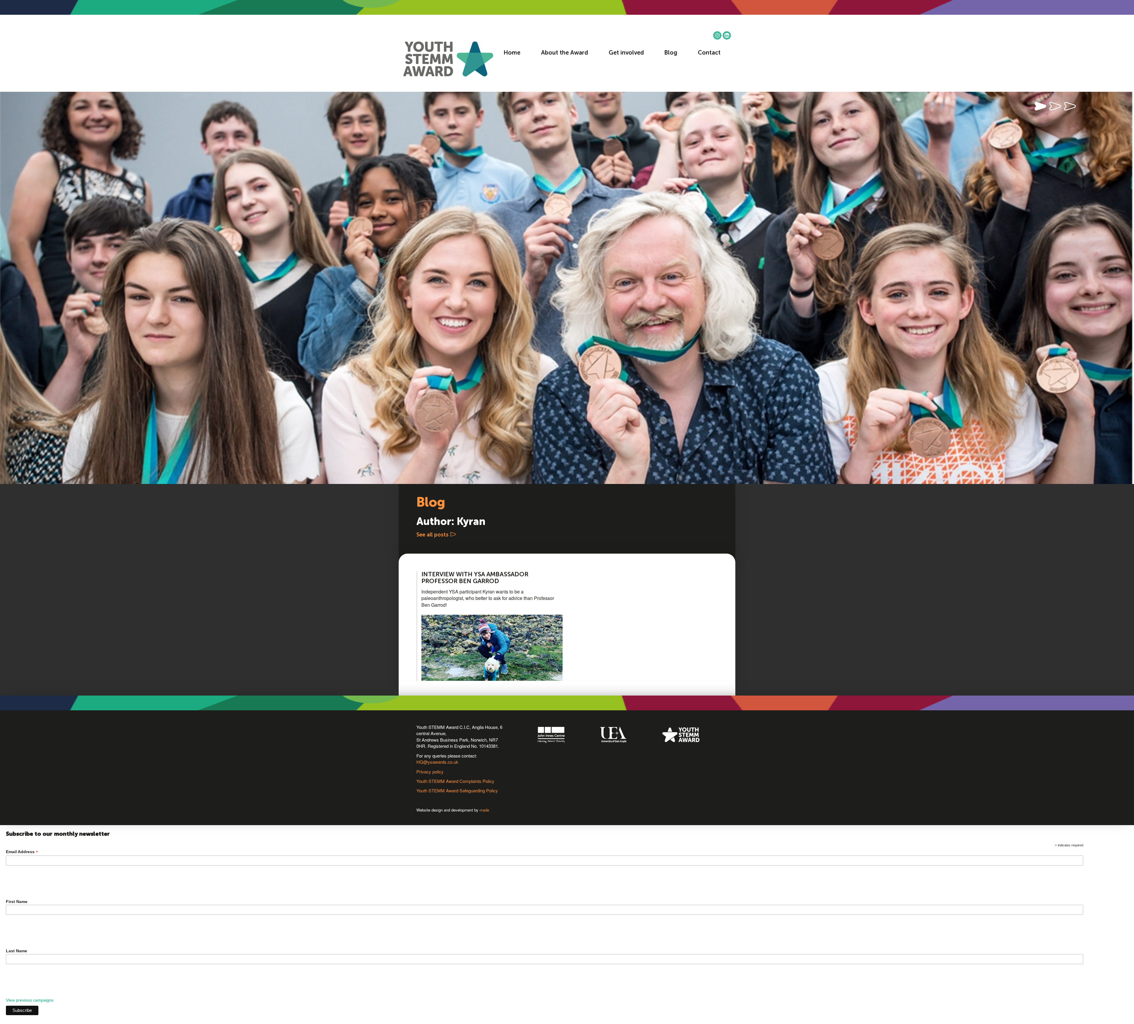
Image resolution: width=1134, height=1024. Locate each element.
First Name (16, 901)
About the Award (564, 53)
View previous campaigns (29, 1000)
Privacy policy (430, 771)
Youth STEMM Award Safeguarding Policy (457, 790)
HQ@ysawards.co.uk (437, 762)
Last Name (16, 950)
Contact (709, 53)
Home (512, 53)
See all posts (433, 535)
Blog (670, 53)
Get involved (626, 53)
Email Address (22, 852)
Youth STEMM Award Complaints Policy (455, 781)
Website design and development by (452, 810)
